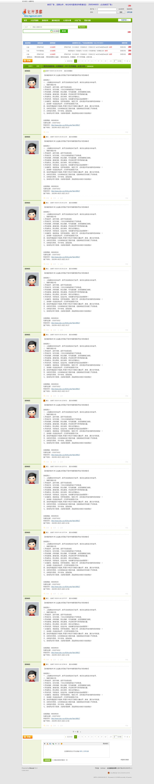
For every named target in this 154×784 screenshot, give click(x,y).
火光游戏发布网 (111, 768)
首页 (25, 20)
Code (59, 743)
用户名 (92, 9)
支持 (54, 198)
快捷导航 (124, 20)
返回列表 (69, 61)
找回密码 (129, 9)
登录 (81, 751)
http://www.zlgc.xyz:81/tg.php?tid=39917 (65, 125)
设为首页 (25, 1)
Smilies (61, 743)
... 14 (110, 61)
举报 (126, 132)
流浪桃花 (27, 71)
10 (105, 61)
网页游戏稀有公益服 (52, 57)
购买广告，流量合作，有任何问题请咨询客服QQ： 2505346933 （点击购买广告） (80, 5)
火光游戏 (24, 57)
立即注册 (129, 12)
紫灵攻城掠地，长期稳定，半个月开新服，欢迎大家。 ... (78, 57)
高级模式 (105, 743)
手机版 (97, 768)
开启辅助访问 (131, 2)
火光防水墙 (67, 20)
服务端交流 (56, 20)
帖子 (26, 27)
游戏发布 (45, 20)
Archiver (103, 768)
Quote (56, 743)
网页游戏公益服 (39, 57)
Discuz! (31, 768)
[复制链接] (90, 66)
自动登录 (121, 9)
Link (53, 743)
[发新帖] (27, 60)
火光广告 (78, 20)
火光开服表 (34, 20)
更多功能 (87, 20)
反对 (61, 198)
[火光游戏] (33, 17)
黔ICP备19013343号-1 (124, 768)
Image (50, 743)
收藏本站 (31, 1)
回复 (47, 132)
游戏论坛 (29, 57)
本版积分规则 (125, 759)
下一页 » (77, 732)
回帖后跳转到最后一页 (61, 760)
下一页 (126, 61)
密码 (91, 12)
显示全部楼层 (68, 71)
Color (47, 743)
